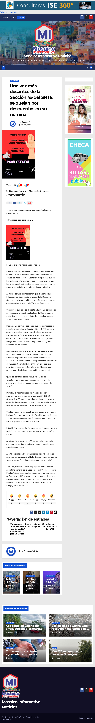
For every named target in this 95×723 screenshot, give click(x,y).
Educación (14, 80)
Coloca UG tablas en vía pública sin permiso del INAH (43, 526)
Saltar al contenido (8, 12)
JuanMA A (26, 122)
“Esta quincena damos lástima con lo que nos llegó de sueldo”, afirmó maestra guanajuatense (20, 529)
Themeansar (6, 719)
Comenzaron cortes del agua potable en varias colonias (22, 654)
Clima (54, 648)
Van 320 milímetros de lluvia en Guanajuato (67, 653)
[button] (47, 5)
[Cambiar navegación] (46, 68)
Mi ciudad (55, 622)
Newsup (33, 717)
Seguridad (10, 622)
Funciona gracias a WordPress (13, 717)
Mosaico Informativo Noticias (47, 56)
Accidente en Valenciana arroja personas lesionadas (24, 627)
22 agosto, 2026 (15, 633)
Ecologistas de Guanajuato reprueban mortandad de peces (70, 628)
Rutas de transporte (86, 718)
